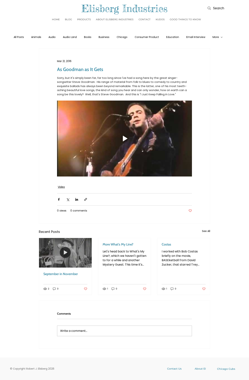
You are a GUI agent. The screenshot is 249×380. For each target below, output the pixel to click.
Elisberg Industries (124, 8)
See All (206, 231)
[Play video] (124, 138)
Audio (52, 37)
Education (172, 37)
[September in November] (65, 253)
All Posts (19, 37)
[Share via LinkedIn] (76, 199)
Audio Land (70, 37)
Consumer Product (147, 37)
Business (104, 37)
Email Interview (195, 37)
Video (61, 187)
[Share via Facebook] (59, 199)
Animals (36, 37)
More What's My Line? (118, 244)
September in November (60, 274)
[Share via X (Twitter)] (67, 199)
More (216, 37)
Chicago (122, 37)
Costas (166, 244)
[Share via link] (85, 199)
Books (87, 37)
